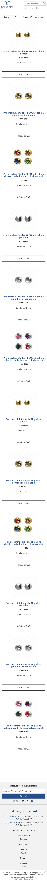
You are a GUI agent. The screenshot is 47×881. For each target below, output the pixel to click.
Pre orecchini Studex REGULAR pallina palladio (23, 236)
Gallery (23, 867)
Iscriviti (23, 796)
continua (18, 879)
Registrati (23, 849)
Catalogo (23, 839)
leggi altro (28, 879)
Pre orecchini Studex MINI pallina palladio (23, 604)
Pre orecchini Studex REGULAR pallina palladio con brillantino (23, 297)
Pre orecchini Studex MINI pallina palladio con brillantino (23, 665)
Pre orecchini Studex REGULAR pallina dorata (23, 52)
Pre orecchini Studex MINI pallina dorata (23, 420)
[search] (44, 3)
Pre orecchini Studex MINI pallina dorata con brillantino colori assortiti (23, 543)
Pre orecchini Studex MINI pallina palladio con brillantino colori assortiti (24, 726)
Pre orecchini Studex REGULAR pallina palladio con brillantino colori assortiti (23, 359)
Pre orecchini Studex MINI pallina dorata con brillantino (23, 481)
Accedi (23, 853)
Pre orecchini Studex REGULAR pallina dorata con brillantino (23, 114)
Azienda (23, 863)
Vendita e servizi (23, 835)
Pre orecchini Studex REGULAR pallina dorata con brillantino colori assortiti (23, 175)
